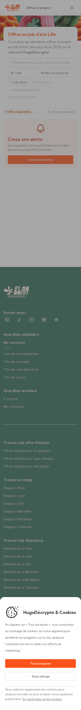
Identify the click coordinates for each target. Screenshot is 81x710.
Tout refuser (40, 676)
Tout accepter (40, 663)
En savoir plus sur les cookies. (42, 699)
